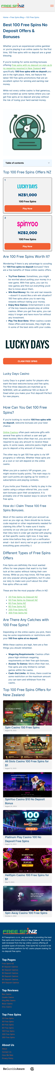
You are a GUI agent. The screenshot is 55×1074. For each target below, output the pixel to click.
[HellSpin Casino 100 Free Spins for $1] (27, 860)
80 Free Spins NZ (17, 606)
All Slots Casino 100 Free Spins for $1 (27, 763)
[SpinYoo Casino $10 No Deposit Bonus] (27, 784)
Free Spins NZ (8, 963)
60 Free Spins (8, 1025)
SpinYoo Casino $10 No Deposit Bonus (25, 801)
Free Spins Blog (17, 17)
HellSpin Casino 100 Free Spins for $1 (27, 877)
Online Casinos (10, 432)
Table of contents (14, 163)
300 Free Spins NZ (17, 612)
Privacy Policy (7, 1058)
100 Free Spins (8, 1031)
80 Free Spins (8, 1028)
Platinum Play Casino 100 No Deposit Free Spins (23, 839)
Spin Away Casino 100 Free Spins (26, 913)
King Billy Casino (8, 1000)
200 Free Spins (8, 1034)
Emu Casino (7, 1007)
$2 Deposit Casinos (10, 970)
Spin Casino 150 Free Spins (22, 727)
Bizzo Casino (7, 1004)
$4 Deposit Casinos (10, 976)
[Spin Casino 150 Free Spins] (27, 712)
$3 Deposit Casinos (10, 973)
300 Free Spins (8, 1037)
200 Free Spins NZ (17, 609)
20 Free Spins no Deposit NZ (23, 597)
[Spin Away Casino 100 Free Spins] (27, 898)
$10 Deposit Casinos (10, 983)
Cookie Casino (8, 997)
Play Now (27, 208)
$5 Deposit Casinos (10, 979)
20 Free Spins (8, 1018)
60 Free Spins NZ (17, 603)
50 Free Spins (8, 1021)
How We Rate (7, 1055)
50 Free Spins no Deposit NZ (23, 600)
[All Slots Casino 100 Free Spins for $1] (27, 746)
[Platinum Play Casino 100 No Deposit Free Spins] (27, 822)
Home (5, 17)
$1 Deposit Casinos (10, 967)
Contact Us (6, 1052)
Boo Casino (6, 994)
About (4, 1049)
